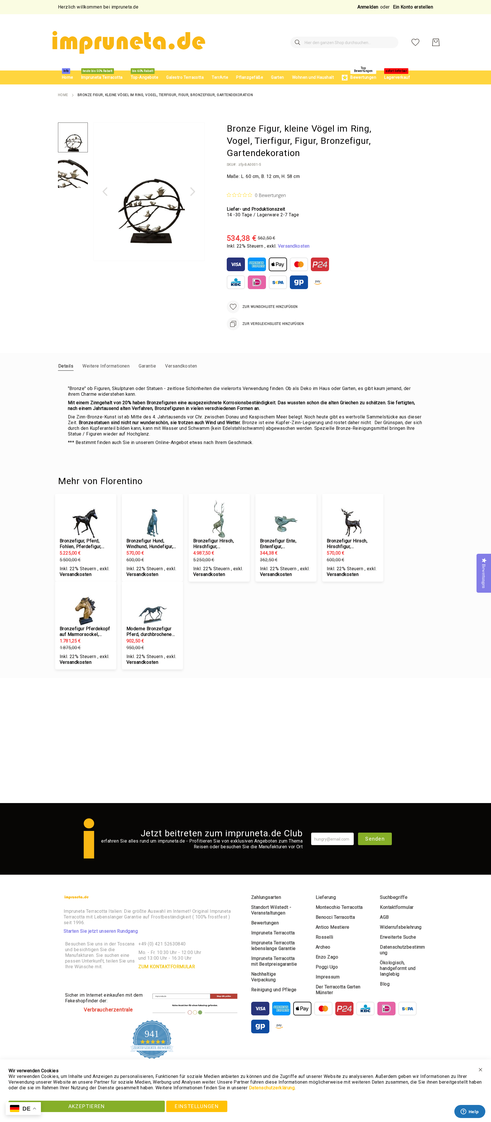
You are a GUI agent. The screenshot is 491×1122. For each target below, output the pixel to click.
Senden (375, 839)
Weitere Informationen (106, 366)
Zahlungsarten (266, 897)
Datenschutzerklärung (272, 1087)
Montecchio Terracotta (339, 907)
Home (63, 95)
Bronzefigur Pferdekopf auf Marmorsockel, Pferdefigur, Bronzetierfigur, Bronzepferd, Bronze (85, 631)
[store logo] (128, 42)
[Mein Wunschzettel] (415, 42)
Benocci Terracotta (335, 917)
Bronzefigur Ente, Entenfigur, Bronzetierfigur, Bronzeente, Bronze (281, 543)
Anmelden (367, 7)
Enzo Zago (327, 957)
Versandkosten (294, 246)
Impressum (328, 977)
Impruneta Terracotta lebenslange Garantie (273, 945)
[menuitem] (67, 77)
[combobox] (344, 42)
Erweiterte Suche (398, 937)
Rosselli (324, 937)
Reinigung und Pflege (274, 989)
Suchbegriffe (393, 897)
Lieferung (326, 897)
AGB (384, 917)
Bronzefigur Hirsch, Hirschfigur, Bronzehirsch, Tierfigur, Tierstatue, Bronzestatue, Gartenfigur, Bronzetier (351, 543)
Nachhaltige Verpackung (263, 976)
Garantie (147, 366)
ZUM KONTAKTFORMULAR (166, 966)
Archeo (323, 947)
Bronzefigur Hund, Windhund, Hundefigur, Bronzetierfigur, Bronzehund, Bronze (149, 543)
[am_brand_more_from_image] (86, 518)
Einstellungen (197, 1106)
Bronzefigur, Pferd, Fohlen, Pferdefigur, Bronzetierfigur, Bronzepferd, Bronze (81, 543)
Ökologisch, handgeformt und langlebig (397, 968)
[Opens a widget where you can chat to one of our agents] (469, 1112)
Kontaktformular (396, 907)
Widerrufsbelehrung (401, 927)
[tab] (66, 366)
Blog (385, 984)
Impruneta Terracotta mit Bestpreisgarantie (274, 961)
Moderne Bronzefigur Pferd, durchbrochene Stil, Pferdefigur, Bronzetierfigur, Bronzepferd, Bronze (149, 631)
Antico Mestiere (332, 927)
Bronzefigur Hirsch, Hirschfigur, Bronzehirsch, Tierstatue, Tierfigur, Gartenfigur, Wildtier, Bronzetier (214, 543)
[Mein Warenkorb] (436, 42)
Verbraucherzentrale (108, 1010)
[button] (104, 191)
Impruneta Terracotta (273, 933)
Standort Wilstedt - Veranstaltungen (271, 910)
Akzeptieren (86, 1106)
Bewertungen (265, 923)
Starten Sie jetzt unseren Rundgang (101, 931)
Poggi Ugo (327, 967)
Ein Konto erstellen (413, 7)
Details (65, 366)
